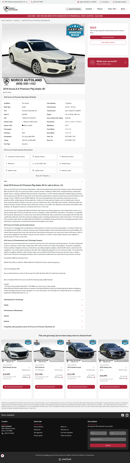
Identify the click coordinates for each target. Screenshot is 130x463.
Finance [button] (100, 9)
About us (63, 427)
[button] (16, 2)
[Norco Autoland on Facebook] (122, 415)
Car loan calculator (67, 432)
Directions (37, 430)
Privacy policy (38, 435)
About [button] (123, 9)
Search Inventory (75, 9)
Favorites (105, 2)
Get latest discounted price (15, 387)
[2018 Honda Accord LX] (16, 351)
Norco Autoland (7, 20)
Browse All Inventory (108, 37)
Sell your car (65, 430)
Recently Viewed (120, 2)
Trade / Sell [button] (112, 9)
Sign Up (108, 445)
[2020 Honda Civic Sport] (113, 351)
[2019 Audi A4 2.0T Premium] (49, 351)
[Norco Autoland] (10, 9)
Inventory (17, 20)
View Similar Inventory (108, 42)
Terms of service (66, 435)
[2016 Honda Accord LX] (81, 351)
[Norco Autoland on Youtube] (126, 415)
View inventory (38, 427)
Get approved (38, 432)
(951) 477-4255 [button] (38, 2)
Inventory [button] (89, 9)
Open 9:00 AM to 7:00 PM (88, 2)
